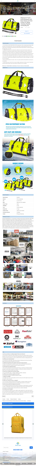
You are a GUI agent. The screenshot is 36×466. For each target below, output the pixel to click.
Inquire (26, 31)
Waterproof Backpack (13, 399)
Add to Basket (26, 33)
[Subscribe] (31, 447)
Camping (4, 399)
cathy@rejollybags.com (6, 462)
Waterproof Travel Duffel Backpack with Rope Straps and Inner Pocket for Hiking (14, 400)
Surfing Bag (29, 400)
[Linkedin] (15, 449)
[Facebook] (14, 449)
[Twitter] (17, 449)
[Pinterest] (21, 449)
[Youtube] (18, 449)
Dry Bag (8, 399)
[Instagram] (20, 449)
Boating (19, 399)
